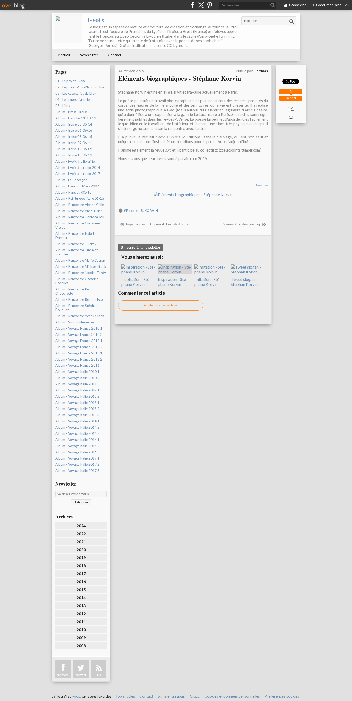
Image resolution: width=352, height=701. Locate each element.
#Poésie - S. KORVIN (141, 210)
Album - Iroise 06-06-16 (73, 130)
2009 (81, 637)
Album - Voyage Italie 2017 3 (77, 471)
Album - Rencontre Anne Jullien (79, 211)
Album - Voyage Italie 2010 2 (77, 378)
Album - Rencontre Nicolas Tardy (80, 273)
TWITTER (81, 675)
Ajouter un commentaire (160, 305)
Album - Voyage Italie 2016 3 (77, 452)
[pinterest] (209, 5)
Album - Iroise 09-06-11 (73, 143)
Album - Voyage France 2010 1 (78, 328)
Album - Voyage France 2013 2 (78, 359)
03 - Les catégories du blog (75, 93)
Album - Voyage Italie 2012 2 (77, 396)
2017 (81, 573)
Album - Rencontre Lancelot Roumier (76, 252)
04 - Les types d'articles (73, 99)
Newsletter (89, 55)
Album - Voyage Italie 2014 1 (77, 421)
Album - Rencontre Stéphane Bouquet (77, 308)
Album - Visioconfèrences (74, 322)
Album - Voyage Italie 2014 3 (77, 433)
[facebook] (192, 5)
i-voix (96, 19)
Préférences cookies (281, 696)
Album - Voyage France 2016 (77, 365)
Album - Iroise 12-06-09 (73, 149)
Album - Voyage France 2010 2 (78, 334)
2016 (81, 581)
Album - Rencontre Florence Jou (79, 217)
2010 (81, 629)
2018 (81, 565)
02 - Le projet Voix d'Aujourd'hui (79, 87)
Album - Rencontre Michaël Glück (80, 266)
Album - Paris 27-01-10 (73, 192)
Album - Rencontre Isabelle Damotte (75, 235)
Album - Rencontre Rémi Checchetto (74, 291)
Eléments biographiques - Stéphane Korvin (179, 78)
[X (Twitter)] (201, 5)
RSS (99, 675)
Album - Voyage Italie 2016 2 (77, 446)
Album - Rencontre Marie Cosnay (80, 260)
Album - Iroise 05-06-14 (73, 124)
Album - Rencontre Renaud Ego (79, 299)
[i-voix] (68, 28)
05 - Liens (62, 106)
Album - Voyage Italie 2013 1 (77, 402)
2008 (81, 645)
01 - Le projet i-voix (70, 81)
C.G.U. (195, 696)
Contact (114, 55)
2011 (81, 621)
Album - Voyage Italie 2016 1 (77, 440)
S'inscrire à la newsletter (140, 247)
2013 (81, 605)
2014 (81, 597)
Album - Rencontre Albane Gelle (79, 205)
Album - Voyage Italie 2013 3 (77, 415)
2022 (81, 533)
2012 (81, 613)
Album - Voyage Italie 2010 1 (77, 372)
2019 (81, 557)
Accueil (64, 55)
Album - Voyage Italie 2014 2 (77, 427)
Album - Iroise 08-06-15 (73, 137)
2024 (81, 525)
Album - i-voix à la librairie (75, 161)
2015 (81, 589)
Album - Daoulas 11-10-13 (75, 118)
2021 (81, 541)
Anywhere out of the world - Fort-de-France (157, 224)
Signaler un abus (172, 696)
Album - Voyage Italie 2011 (76, 384)
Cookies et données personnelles (232, 696)
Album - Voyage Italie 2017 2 (77, 464)
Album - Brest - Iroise (71, 112)
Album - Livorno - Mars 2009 (77, 186)
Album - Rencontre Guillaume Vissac (77, 225)
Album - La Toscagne (71, 180)
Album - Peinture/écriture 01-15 (79, 198)
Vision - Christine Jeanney (242, 224)
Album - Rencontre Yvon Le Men (79, 316)
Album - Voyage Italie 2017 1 (77, 458)
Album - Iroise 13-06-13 (73, 155)
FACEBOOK (63, 675)
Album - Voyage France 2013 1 (78, 353)
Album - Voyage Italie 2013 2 (77, 409)
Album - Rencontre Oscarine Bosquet (76, 281)
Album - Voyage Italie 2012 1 (77, 390)
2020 (81, 549)
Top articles (125, 696)
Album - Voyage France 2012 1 (78, 341)
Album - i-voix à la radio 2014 (77, 167)
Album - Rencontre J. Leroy (75, 244)
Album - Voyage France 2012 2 (78, 347)
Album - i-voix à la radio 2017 (77, 174)
